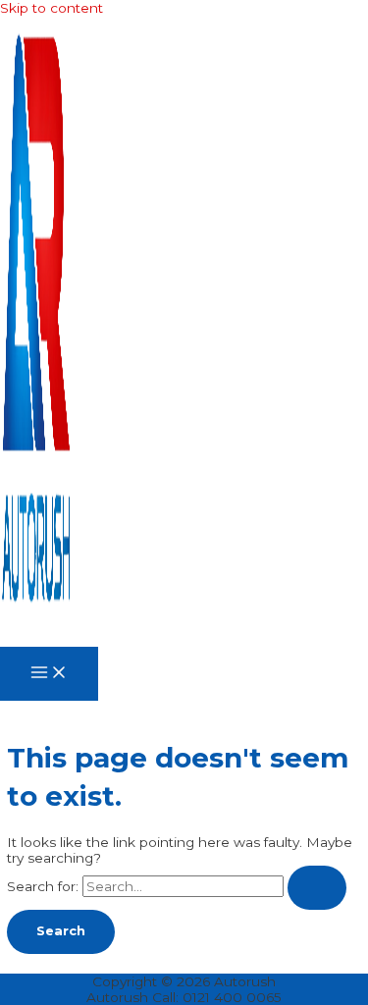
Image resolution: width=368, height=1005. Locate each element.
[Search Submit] (317, 888)
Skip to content (51, 8)
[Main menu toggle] (49, 674)
